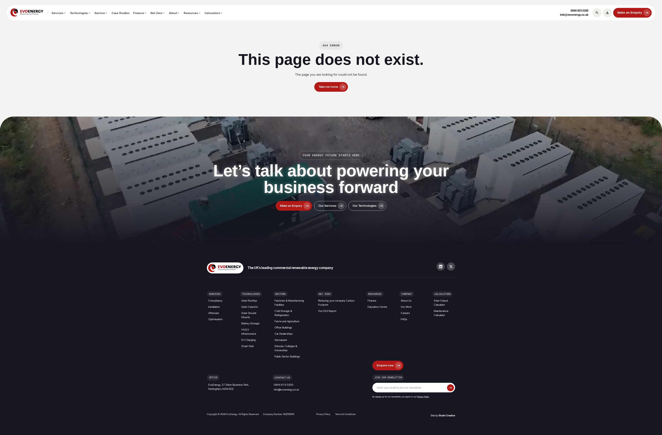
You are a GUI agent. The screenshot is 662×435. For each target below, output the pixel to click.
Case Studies (120, 13)
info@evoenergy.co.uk (574, 14)
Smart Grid (247, 346)
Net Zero (156, 13)
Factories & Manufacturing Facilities (289, 302)
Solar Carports (249, 307)
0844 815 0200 (579, 10)
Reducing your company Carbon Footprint (336, 302)
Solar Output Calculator (441, 302)
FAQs (404, 319)
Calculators (212, 13)
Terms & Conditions (345, 414)
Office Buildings (283, 327)
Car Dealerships (283, 333)
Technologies (79, 13)
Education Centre (377, 307)
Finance (138, 13)
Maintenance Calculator (441, 313)
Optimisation (215, 319)
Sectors (99, 13)
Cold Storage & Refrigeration (283, 313)
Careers (405, 313)
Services (57, 13)
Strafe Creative (447, 415)
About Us (406, 300)
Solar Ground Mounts (248, 315)
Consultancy (215, 300)
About (173, 13)
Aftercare (213, 313)
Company (406, 294)
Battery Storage (250, 323)
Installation (214, 307)
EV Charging (248, 340)
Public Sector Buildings (287, 356)
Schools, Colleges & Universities (285, 348)
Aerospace (280, 340)
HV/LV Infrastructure (248, 331)
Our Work (406, 307)
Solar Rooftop (249, 300)
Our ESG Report (327, 311)
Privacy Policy (423, 397)
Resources (191, 13)
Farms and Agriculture (286, 321)
